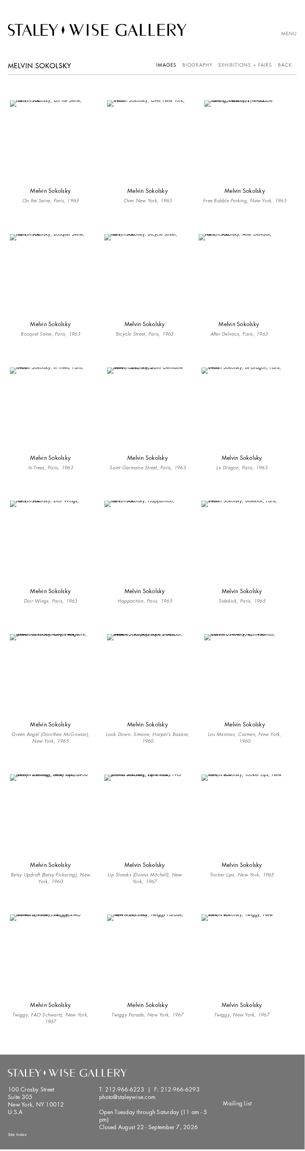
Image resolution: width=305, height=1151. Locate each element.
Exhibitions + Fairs (245, 64)
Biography (197, 64)
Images (166, 64)
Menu (289, 33)
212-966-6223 (124, 1089)
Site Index (17, 1134)
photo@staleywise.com (127, 1097)
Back (285, 64)
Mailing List (237, 1103)
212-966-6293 (180, 1089)
